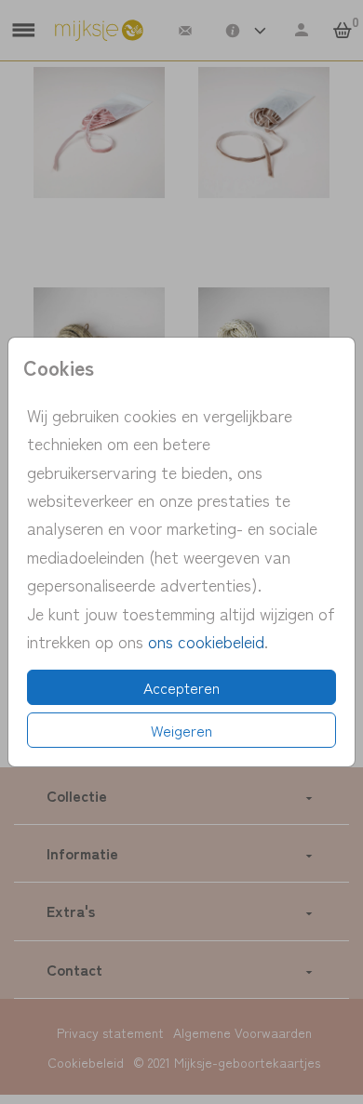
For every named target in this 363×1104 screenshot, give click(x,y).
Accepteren (181, 687)
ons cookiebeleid (206, 641)
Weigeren (181, 730)
